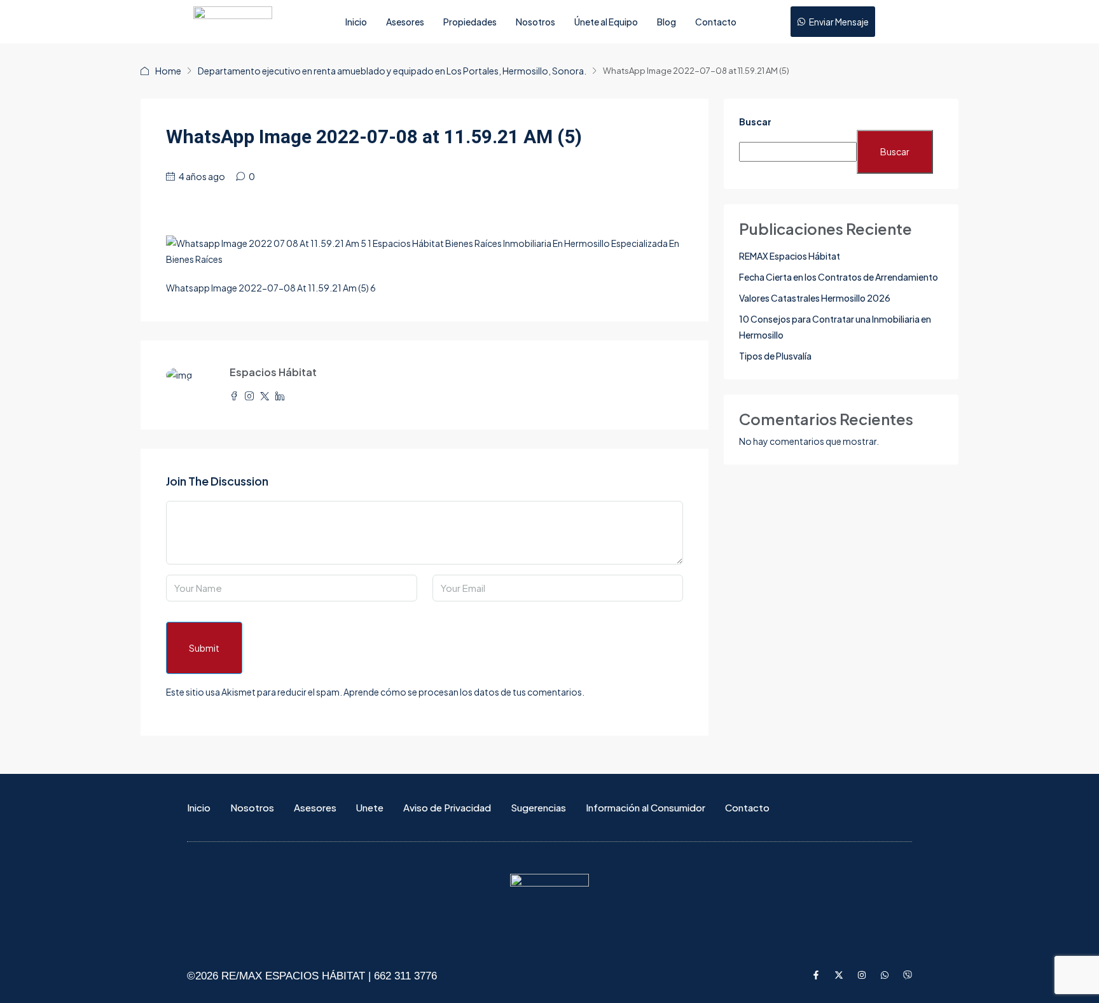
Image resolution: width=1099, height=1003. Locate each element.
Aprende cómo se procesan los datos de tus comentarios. (463, 692)
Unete (370, 807)
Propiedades (470, 21)
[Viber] (907, 975)
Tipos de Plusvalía (775, 355)
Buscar (755, 121)
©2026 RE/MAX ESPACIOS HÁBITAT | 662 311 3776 (312, 976)
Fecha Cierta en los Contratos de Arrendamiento (838, 277)
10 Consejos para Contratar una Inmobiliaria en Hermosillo (835, 326)
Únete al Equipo (606, 21)
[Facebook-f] (816, 975)
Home (168, 70)
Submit (204, 648)
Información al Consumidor (645, 807)
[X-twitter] (838, 975)
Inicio (356, 21)
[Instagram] (861, 975)
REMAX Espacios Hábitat (789, 256)
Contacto (715, 21)
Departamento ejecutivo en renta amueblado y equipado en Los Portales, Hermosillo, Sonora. (392, 70)
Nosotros (535, 21)
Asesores (405, 21)
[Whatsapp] (884, 975)
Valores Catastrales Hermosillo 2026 (814, 298)
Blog (666, 21)
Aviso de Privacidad (447, 807)
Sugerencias (538, 807)
